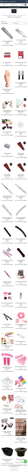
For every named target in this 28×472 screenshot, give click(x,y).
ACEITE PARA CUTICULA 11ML (20, 303)
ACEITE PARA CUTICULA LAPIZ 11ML (7, 346)
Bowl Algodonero (21, 459)
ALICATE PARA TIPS (7, 324)
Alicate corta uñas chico (21, 40)
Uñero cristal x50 (7, 386)
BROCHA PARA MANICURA (7, 303)
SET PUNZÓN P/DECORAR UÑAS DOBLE (21, 111)
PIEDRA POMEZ (7, 153)
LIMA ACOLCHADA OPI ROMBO (21, 197)
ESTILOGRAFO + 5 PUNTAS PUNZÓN (7, 261)
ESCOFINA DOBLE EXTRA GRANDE (20, 83)
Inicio (4, 15)
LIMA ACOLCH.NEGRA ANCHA (7, 239)
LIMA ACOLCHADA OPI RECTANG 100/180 (7, 218)
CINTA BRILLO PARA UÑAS (21, 281)
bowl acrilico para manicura (7, 460)
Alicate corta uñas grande (7, 42)
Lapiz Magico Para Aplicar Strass (7, 409)
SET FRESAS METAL (7, 62)
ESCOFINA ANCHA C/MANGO (21, 261)
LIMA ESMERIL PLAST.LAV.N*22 (20, 175)
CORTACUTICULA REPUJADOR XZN (7, 282)
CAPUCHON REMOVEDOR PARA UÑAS (21, 325)
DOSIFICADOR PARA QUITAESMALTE (7, 111)
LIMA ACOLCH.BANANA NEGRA (21, 239)
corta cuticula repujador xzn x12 (20, 438)
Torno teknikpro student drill (7, 432)
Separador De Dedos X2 (21, 366)
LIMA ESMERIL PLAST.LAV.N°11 (7, 175)
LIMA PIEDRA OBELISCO (21, 341)
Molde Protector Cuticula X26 (7, 368)
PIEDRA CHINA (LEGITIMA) (21, 62)
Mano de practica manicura (7, 90)
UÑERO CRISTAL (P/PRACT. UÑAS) (21, 132)
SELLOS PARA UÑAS (7, 132)
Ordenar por (3, 21)
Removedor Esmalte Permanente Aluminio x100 (20, 411)
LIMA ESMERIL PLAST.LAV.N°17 (20, 154)
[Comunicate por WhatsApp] (25, 461)
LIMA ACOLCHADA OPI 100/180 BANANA (21, 218)
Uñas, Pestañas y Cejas (11, 15)
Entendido (14, 469)
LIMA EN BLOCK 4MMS (21, 388)
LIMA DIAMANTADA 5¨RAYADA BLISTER (7, 197)
